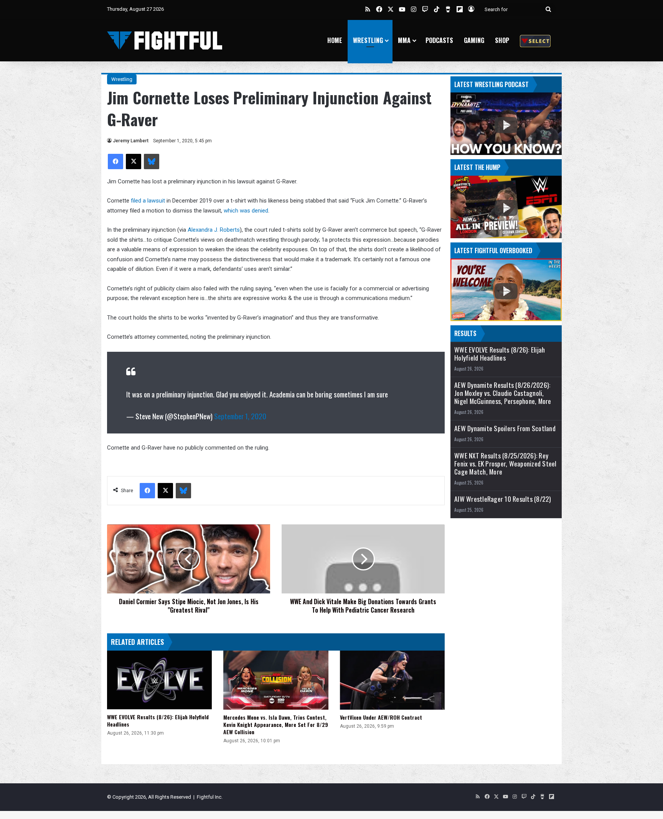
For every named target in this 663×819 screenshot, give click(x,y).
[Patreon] (535, 40)
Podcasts (439, 40)
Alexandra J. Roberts (214, 229)
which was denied (246, 210)
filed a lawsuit (148, 200)
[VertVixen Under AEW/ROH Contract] (392, 680)
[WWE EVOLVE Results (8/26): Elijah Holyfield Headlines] (159, 680)
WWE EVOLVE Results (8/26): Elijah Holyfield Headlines (158, 720)
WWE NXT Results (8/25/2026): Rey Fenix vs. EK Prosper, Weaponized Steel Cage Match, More (505, 464)
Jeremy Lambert (130, 140)
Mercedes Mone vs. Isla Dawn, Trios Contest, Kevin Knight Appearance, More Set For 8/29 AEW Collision (275, 724)
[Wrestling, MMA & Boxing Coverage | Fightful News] (164, 40)
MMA (404, 40)
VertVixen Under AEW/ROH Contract (381, 717)
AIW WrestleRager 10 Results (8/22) (502, 499)
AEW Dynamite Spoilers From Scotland (505, 428)
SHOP (502, 40)
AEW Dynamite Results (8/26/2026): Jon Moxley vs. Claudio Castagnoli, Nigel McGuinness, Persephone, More (502, 393)
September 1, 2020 (240, 415)
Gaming (474, 40)
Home (334, 40)
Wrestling (368, 40)
